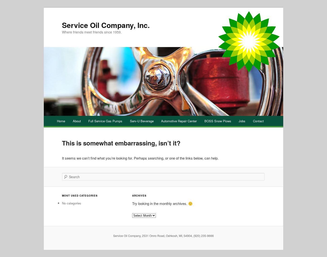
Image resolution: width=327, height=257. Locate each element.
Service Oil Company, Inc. (106, 25)
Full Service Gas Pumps (105, 121)
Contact (258, 121)
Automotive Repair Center (179, 121)
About (77, 121)
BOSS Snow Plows (217, 121)
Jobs (242, 121)
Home (61, 121)
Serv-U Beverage (142, 121)
